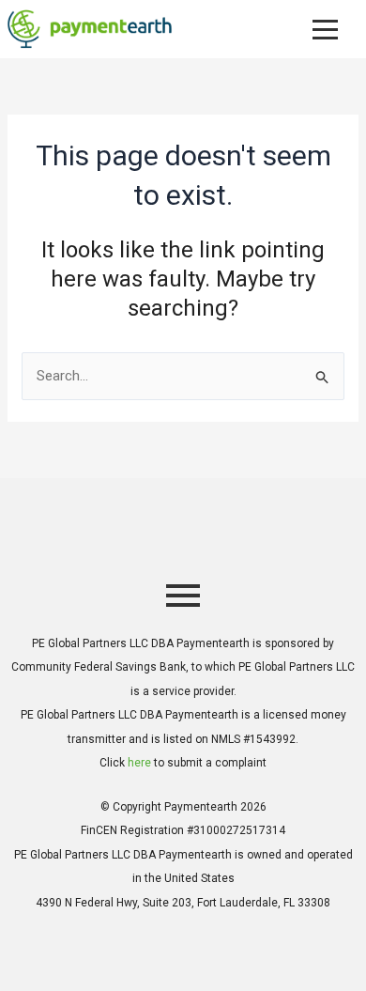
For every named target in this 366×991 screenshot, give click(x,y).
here (139, 762)
